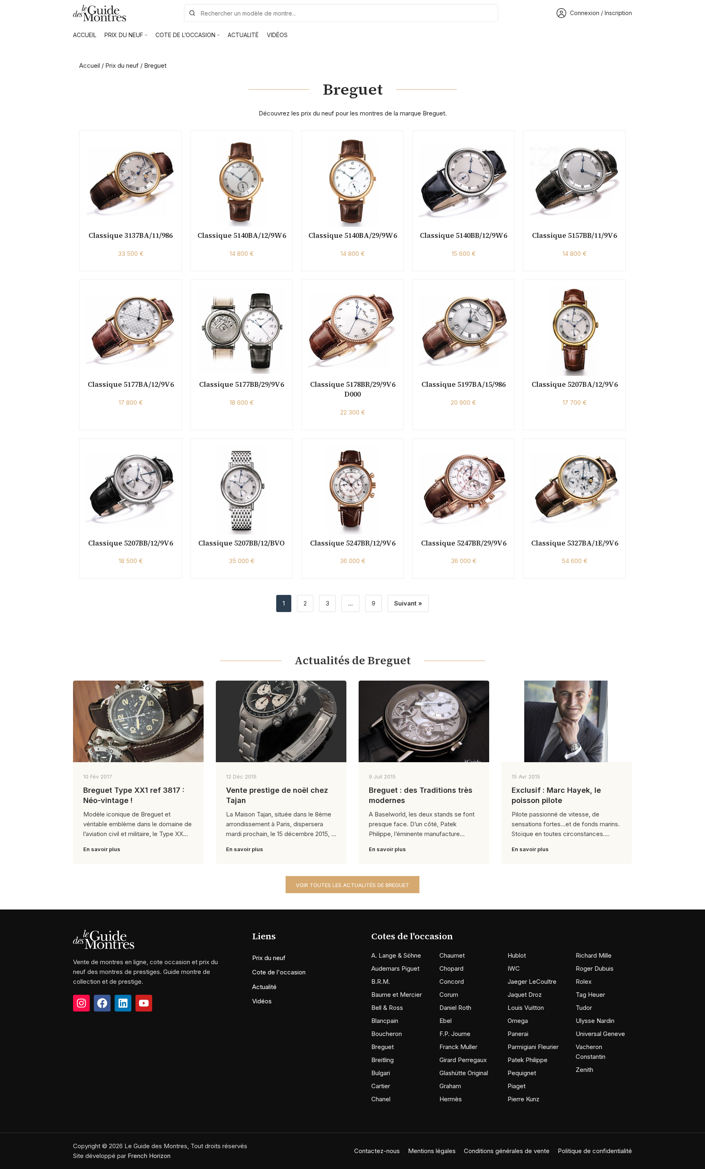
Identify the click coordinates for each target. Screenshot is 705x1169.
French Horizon (149, 1156)
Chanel (380, 1099)
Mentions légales (432, 1151)
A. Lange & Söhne (396, 955)
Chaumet (452, 955)
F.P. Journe (454, 1034)
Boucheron (386, 1034)
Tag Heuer (590, 994)
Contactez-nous (377, 1151)
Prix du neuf (122, 65)
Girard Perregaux (463, 1060)
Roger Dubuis (595, 968)
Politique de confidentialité (595, 1151)
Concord (451, 981)
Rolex (584, 981)
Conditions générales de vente (507, 1151)
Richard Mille (594, 955)
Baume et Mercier (396, 994)
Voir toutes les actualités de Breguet (352, 885)
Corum (448, 994)
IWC (514, 968)
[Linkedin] (123, 1003)
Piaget (516, 1086)
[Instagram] (81, 1003)
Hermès (450, 1099)
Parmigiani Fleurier (533, 1047)
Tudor (584, 1008)
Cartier (380, 1086)
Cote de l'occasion (279, 972)
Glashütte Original (463, 1073)
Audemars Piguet (395, 968)
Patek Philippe (528, 1060)
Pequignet (522, 1073)
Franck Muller (458, 1047)
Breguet (382, 1047)
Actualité (264, 987)
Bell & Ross (387, 1008)
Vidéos (262, 1001)
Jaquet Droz (525, 994)
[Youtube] (143, 1003)
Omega (518, 1021)
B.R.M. (380, 981)
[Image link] (103, 939)
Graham (450, 1086)
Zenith (584, 1070)
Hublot (517, 955)
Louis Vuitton (526, 1008)
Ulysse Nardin (595, 1021)
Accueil (89, 65)
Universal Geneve (600, 1034)
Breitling (382, 1060)
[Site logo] (99, 12)
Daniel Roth (455, 1008)
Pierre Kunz (523, 1099)
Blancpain (384, 1021)
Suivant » (408, 603)
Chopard (451, 968)
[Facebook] (102, 1003)
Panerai (518, 1034)
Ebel (445, 1021)
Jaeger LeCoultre (532, 981)
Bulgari (380, 1073)
